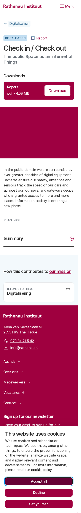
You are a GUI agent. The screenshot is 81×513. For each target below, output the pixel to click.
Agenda (9, 361)
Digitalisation (19, 23)
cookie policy (41, 470)
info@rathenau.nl (24, 348)
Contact (10, 403)
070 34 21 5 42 (22, 341)
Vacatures (11, 392)
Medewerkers (14, 382)
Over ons (10, 372)
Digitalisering (19, 293)
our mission (60, 271)
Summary (13, 238)
